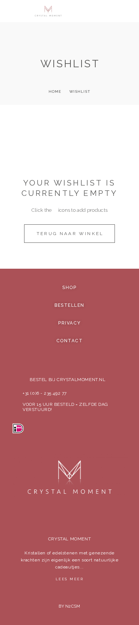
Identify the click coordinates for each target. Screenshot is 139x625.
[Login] (104, 12)
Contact (69, 340)
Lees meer (70, 579)
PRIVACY (69, 323)
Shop (69, 287)
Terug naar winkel (70, 233)
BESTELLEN (69, 305)
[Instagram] (69, 509)
